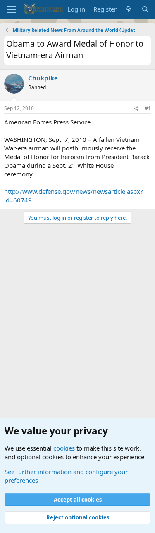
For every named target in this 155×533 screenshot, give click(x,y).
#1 (148, 108)
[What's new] (129, 9)
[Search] (145, 9)
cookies (64, 448)
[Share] (136, 108)
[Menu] (11, 9)
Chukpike (43, 78)
